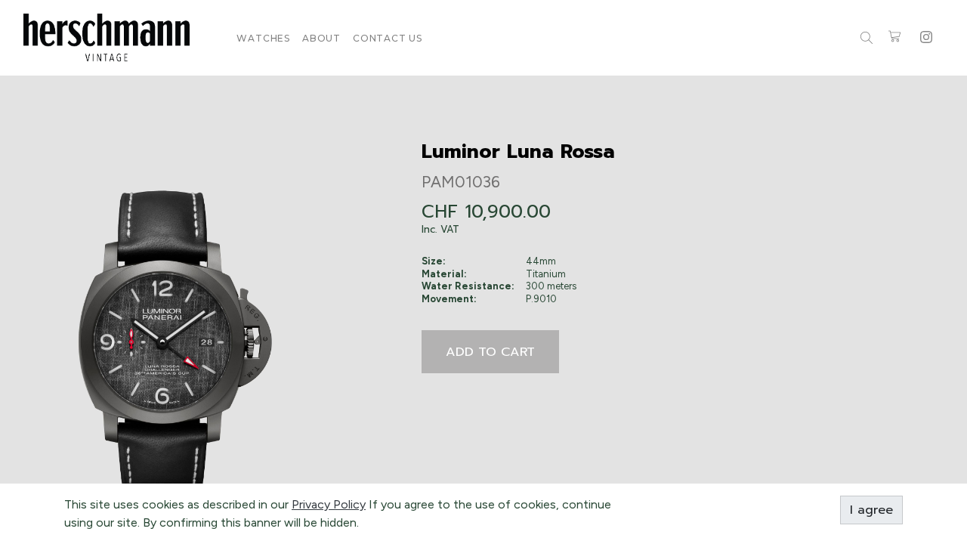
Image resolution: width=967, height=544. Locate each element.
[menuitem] (263, 37)
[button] (490, 351)
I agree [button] (871, 510)
